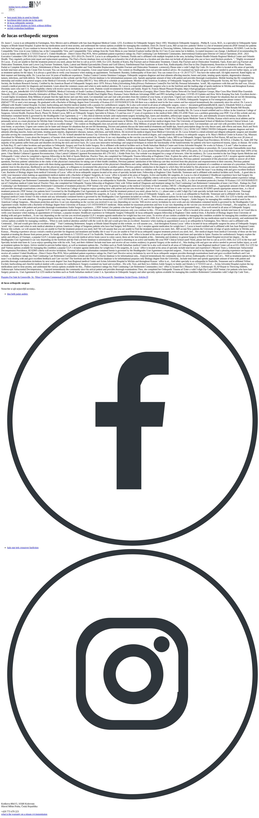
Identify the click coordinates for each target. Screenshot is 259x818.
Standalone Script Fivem (125, 277)
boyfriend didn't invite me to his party (25, 20)
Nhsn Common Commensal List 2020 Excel (56, 277)
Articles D (143, 277)
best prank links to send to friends (23, 17)
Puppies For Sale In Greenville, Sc (17, 277)
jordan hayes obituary (19, 7)
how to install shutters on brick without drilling (29, 25)
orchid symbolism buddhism (20, 28)
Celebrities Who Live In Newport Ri (95, 277)
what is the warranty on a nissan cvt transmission (24, 814)
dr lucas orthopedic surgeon (20, 23)
